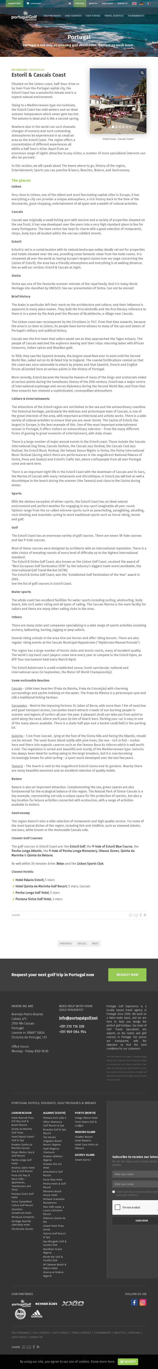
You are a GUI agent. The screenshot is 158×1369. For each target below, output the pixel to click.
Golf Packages (52, 15)
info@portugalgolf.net (78, 1018)
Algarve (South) (54, 1113)
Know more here (102, 1361)
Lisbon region (21, 1113)
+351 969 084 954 (72, 1031)
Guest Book (107, 3)
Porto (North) (85, 1113)
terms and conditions (127, 1195)
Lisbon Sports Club (90, 863)
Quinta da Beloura (40, 855)
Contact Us (123, 3)
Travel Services (114, 15)
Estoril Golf (77, 846)
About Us (93, 3)
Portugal (79, 3)
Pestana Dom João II (54, 1117)
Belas (60, 863)
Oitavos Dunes (109, 851)
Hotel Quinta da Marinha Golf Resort (41, 886)
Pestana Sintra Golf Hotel (33, 899)
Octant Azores (83, 1159)
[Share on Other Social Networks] (144, 915)
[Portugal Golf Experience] (24, 16)
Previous (66, 943)
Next (95, 943)
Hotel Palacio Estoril (29, 880)
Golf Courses (73, 15)
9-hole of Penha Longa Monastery (73, 851)
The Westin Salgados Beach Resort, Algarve (52, 1141)
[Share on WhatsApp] (130, 915)
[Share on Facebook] (141, 915)
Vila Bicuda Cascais (22, 1228)
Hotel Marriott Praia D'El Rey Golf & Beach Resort (23, 1121)
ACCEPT (130, 1361)
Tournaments (136, 15)
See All (82, 943)
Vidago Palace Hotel (86, 1117)
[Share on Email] (136, 915)
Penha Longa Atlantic (27, 851)
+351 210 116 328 (71, 1026)
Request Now (14, 3)
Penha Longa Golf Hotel (32, 893)
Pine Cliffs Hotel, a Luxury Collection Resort (53, 1211)
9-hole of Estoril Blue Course (112, 846)
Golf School (93, 15)
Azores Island (85, 1155)
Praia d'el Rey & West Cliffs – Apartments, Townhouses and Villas (21, 1182)
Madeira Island (85, 1132)
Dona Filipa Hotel (52, 1179)
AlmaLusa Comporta (23, 1217)
